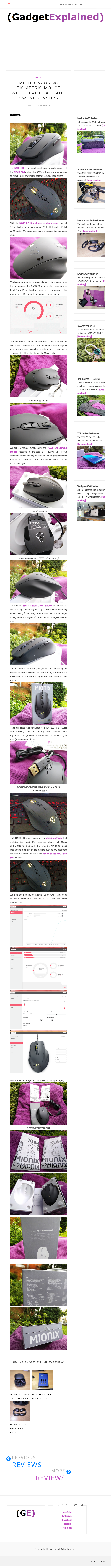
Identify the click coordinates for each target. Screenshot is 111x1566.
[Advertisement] (55, 50)
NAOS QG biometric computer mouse (38, 223)
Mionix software (54, 838)
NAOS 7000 (19, 172)
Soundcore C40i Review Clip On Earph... (18, 1429)
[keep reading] (94, 180)
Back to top (97, 1562)
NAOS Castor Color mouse (37, 605)
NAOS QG (19, 168)
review (38, 78)
